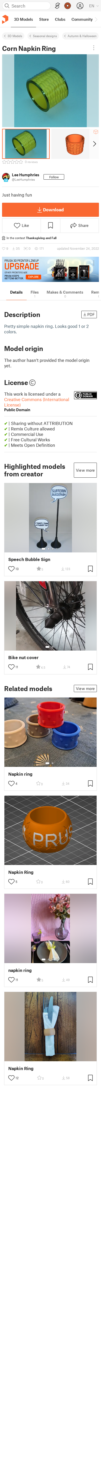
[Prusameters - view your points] (67, 5)
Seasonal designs (45, 36)
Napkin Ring (20, 872)
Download (53, 209)
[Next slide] (94, 144)
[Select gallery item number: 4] (57, 549)
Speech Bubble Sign (29, 559)
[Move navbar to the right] (95, 19)
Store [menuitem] (44, 19)
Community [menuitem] (82, 19)
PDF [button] (91, 314)
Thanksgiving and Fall (41, 238)
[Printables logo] (5, 19)
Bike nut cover (23, 657)
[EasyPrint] (57, 5)
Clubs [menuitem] (60, 19)
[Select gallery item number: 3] (53, 549)
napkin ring (20, 970)
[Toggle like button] (11, 569)
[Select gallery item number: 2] (49, 549)
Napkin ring (20, 774)
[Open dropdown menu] (94, 48)
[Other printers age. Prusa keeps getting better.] (50, 269)
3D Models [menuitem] (23, 19)
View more (85, 470)
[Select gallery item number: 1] (43, 549)
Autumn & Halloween (82, 36)
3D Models (15, 36)
